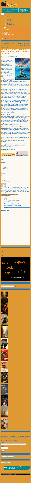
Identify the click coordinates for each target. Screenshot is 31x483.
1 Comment (17, 56)
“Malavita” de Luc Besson (5, 195)
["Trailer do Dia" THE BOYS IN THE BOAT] (4, 417)
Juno (3, 80)
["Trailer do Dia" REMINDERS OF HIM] (4, 337)
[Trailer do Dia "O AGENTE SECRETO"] (4, 371)
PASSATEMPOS (9, 19)
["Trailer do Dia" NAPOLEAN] (4, 428)
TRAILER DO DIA (9, 23)
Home (2, 45)
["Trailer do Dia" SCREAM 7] (4, 313)
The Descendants (10, 117)
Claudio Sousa (8, 56)
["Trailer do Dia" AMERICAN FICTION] (4, 394)
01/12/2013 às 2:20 (7, 201)
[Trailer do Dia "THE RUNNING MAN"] (4, 360)
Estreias (5, 45)
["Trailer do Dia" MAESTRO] (4, 405)
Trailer (2, 159)
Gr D (14, 56)
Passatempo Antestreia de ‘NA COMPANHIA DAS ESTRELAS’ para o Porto (16, 43)
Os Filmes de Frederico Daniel (13, 200)
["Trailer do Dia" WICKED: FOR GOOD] (4, 325)
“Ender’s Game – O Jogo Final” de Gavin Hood (9, 194)
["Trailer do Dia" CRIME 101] (4, 349)
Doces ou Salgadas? (4, 474)
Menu (2, 13)
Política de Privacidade (11, 24)
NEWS (7, 16)
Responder (6, 207)
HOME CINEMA (9, 20)
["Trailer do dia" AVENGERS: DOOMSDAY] (4, 302)
